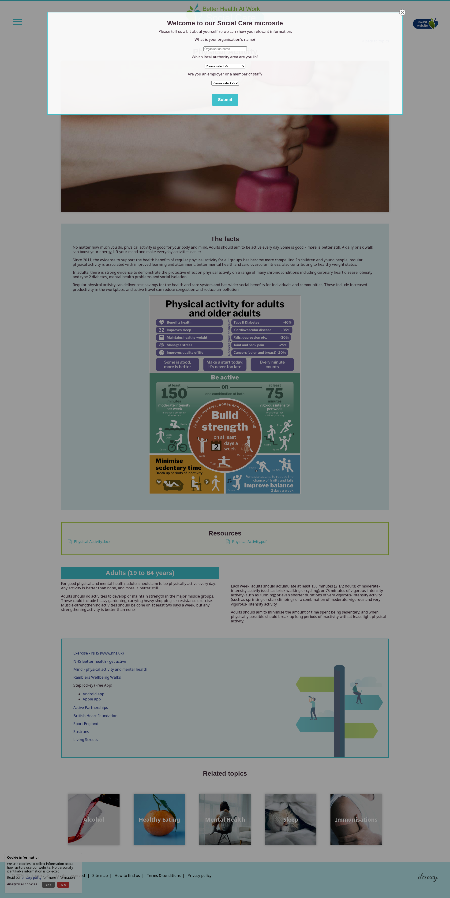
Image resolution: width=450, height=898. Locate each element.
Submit (225, 99)
